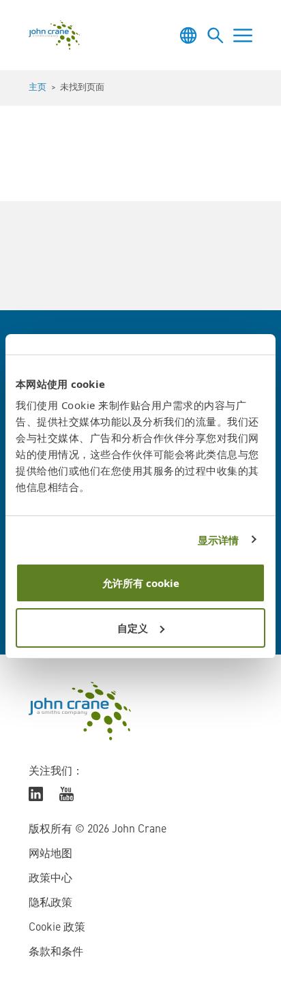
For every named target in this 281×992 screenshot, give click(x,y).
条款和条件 (56, 952)
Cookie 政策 (57, 927)
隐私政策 (50, 903)
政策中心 (50, 878)
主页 (37, 87)
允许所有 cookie (140, 583)
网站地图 (50, 854)
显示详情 (218, 540)
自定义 (132, 628)
